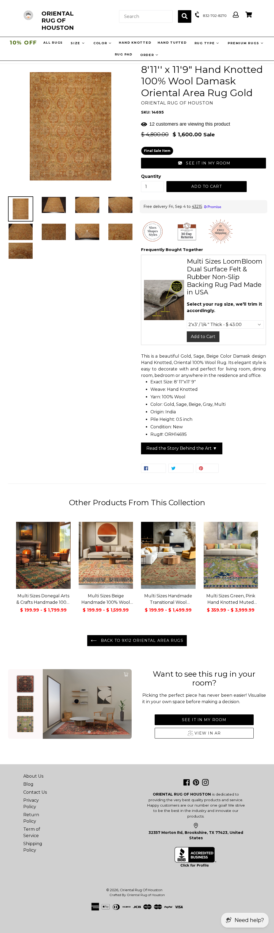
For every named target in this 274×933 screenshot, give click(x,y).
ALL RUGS (53, 42)
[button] (203, 163)
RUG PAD (123, 54)
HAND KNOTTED (135, 42)
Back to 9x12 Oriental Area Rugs (141, 640)
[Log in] (236, 14)
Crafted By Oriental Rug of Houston (137, 895)
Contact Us (35, 792)
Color (100, 43)
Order (147, 55)
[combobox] (146, 16)
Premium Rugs (243, 43)
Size (75, 43)
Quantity (151, 176)
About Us (33, 776)
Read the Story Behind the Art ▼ (181, 448)
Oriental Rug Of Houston (141, 890)
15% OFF (23, 42)
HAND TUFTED (171, 42)
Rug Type (205, 43)
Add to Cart (203, 336)
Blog (28, 784)
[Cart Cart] (248, 14)
